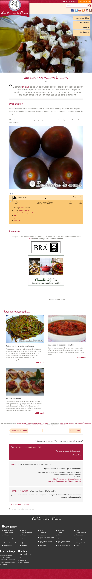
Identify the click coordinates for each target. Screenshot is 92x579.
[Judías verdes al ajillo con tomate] (25, 329)
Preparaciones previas (10, 543)
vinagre (17, 220)
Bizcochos (61, 530)
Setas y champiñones (82, 543)
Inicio (65, 1)
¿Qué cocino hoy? (85, 1)
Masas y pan (79, 535)
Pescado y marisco (81, 539)
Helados (6, 535)
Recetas (22, 558)
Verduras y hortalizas (84, 33)
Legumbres (43, 535)
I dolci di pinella (5, 557)
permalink (63, 424)
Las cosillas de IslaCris (8, 559)
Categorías (73, 1)
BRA (30, 239)
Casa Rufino (75, 431)
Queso (86, 27)
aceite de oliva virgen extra (24, 213)
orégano (17, 218)
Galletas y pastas (81, 532)
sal (15, 215)
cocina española (81, 423)
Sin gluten (24, 545)
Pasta (59, 539)
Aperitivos (25, 530)
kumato (25, 87)
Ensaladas (84, 23)
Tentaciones (5, 564)
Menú (23, 539)
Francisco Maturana (19, 491)
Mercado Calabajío (6, 555)
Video (77, 545)
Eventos (60, 532)
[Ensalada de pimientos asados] (67, 328)
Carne (77, 530)
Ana (12, 447)
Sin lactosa (43, 545)
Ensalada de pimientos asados (61, 344)
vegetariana (34, 424)
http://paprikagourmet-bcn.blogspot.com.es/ (64, 481)
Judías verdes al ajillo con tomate (20, 345)
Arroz (41, 530)
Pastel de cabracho (19, 431)
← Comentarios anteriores (19, 504)
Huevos (24, 535)
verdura (41, 424)
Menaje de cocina (9, 539)
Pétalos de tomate (13, 398)
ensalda (88, 423)
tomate (21, 208)
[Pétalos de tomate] (25, 382)
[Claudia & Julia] (46, 285)
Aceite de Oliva (82, 18)
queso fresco (24, 210)
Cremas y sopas (9, 532)
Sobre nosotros (24, 562)
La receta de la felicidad (8, 562)
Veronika (15, 465)
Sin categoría (8, 545)
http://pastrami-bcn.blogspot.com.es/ (67, 479)
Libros (59, 535)
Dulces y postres (27, 532)
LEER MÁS (39, 362)
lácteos (28, 424)
